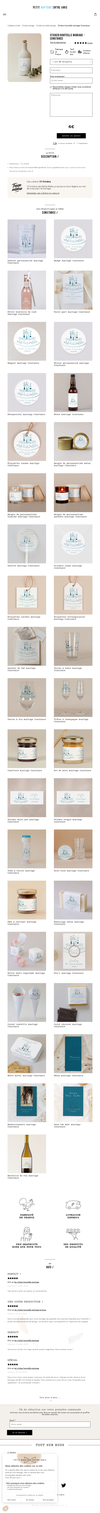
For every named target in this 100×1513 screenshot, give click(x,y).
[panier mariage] (95, 14)
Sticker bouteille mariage (46, 26)
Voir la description (58, 43)
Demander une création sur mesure (43, 193)
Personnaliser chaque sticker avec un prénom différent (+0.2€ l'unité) (72, 88)
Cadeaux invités (14, 26)
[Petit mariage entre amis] (50, 7)
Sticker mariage (28, 26)
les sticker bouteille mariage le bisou (30, 1310)
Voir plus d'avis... (50, 1397)
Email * (12, 1420)
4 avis (89, 43)
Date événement (57, 77)
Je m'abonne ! (19, 1433)
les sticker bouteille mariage (26, 1282)
